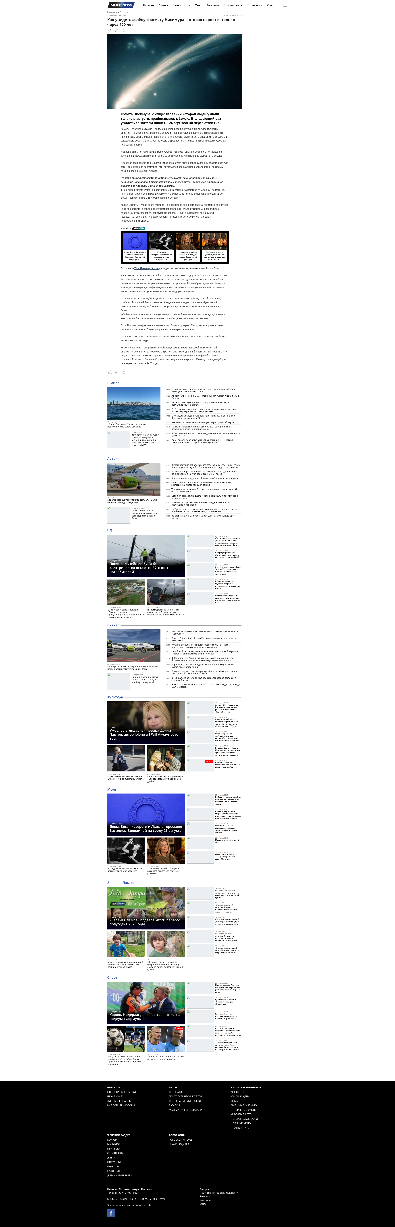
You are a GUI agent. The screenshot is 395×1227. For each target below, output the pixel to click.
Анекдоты (213, 5)
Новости (148, 5)
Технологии (254, 5)
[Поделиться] (123, 30)
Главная (112, 12)
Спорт (271, 5)
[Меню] (285, 5)
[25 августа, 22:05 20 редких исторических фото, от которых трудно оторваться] (126, 851)
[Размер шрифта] (109, 30)
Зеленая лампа (233, 5)
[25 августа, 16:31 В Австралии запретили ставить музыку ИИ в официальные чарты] (126, 759)
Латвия (163, 5)
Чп (188, 5)
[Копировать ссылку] (116, 30)
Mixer (198, 5)
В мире (177, 5)
